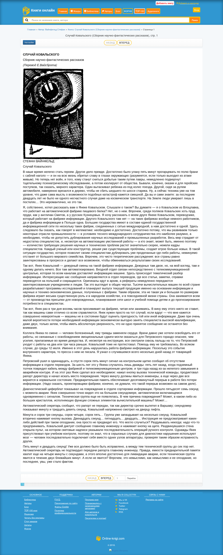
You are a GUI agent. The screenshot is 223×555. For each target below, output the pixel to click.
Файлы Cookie (62, 506)
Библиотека (92, 11)
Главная (63, 11)
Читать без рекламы (34, 517)
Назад (110, 42)
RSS (121, 512)
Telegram (123, 509)
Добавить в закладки (188, 3)
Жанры (77, 11)
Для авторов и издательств (92, 513)
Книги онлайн (43, 10)
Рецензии (29, 513)
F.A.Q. (58, 499)
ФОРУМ (128, 11)
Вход (196, 9)
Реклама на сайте (154, 499)
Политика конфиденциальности (65, 511)
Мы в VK (123, 500)
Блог (118, 11)
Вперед (124, 42)
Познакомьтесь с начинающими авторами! (93, 506)
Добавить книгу (164, 3)
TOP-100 (139, 11)
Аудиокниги (153, 11)
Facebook (123, 503)
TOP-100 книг (30, 510)
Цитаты (28, 524)
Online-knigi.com (113, 538)
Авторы (108, 11)
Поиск (195, 19)
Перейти (131, 478)
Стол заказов (30, 521)
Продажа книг (92, 499)
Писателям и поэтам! (95, 518)
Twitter (122, 506)
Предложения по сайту (66, 503)
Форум (27, 528)
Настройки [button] (29, 42)
